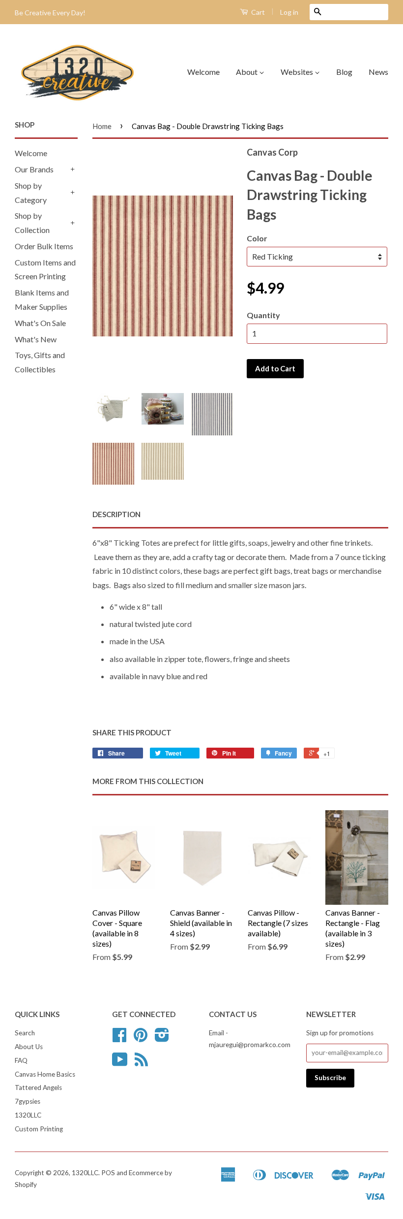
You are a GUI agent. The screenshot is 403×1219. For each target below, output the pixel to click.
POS (108, 1173)
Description (116, 514)
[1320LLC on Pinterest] (140, 1038)
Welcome (203, 71)
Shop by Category (31, 192)
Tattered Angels (38, 1087)
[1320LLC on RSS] (141, 1063)
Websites (298, 71)
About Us (29, 1047)
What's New (36, 339)
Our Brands (34, 169)
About (247, 71)
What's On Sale (40, 323)
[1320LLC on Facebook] (119, 1038)
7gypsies (27, 1101)
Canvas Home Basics (45, 1074)
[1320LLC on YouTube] (120, 1063)
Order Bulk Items (44, 246)
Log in (289, 12)
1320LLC (28, 1115)
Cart (257, 12)
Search (25, 1033)
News (378, 71)
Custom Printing (39, 1129)
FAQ (21, 1060)
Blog (344, 71)
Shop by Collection (32, 222)
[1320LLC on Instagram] (162, 1038)
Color (257, 238)
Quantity (263, 315)
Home (102, 126)
